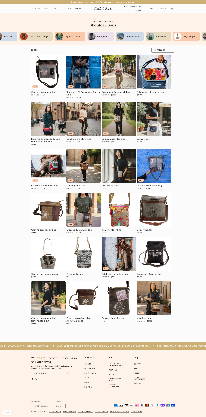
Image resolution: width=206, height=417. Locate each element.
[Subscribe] (67, 373)
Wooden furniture (194, 37)
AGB (135, 368)
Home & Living (90, 373)
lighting (88, 387)
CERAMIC (87, 364)
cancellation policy (115, 379)
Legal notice (136, 412)
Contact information (119, 412)
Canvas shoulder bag (113, 139)
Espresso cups (22, 37)
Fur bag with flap (75, 186)
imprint (137, 373)
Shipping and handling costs (116, 364)
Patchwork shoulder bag (150, 92)
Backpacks (53, 37)
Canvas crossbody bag (43, 92)
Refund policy (55, 412)
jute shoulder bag (111, 230)
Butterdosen (82, 37)
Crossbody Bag (110, 186)
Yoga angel (139, 37)
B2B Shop (138, 384)
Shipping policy (101, 412)
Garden (87, 378)
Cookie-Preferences (139, 378)
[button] (36, 8)
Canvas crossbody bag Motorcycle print (43, 319)
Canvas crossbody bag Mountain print (78, 319)
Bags (86, 382)
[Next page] (108, 334)
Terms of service (85, 412)
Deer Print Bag (144, 230)
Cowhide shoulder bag (78, 139)
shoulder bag (144, 318)
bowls (165, 37)
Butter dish (89, 368)
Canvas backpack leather (45, 274)
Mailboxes (111, 37)
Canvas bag (143, 139)
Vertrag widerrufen (114, 385)
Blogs (111, 374)
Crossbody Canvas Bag (79, 230)
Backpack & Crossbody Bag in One (83, 93)
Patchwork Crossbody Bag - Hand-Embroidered (46, 140)
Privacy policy (69, 412)
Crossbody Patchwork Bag (116, 92)
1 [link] (97, 335)
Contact (138, 364)
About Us (113, 370)
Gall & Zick (42, 412)
